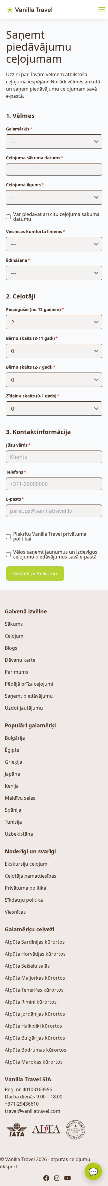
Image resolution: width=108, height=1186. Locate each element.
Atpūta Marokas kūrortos (34, 1062)
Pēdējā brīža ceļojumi (29, 684)
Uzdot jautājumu (24, 708)
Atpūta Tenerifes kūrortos (34, 990)
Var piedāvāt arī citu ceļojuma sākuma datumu (56, 216)
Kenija (12, 786)
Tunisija (13, 822)
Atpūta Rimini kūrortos (31, 1002)
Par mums (16, 672)
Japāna (12, 774)
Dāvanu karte (20, 660)
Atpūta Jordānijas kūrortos (35, 1014)
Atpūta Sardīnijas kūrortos (35, 942)
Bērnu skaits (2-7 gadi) (29, 367)
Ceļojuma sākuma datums (33, 157)
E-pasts (13, 499)
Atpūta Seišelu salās (27, 966)
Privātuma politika (25, 888)
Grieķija (13, 762)
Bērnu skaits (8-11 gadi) (30, 338)
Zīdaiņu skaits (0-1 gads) (31, 396)
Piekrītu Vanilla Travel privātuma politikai (49, 536)
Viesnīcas (15, 912)
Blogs (11, 648)
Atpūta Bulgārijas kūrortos (35, 1038)
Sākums (14, 624)
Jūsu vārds (17, 445)
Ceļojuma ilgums (23, 184)
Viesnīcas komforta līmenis (34, 231)
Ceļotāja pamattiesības (30, 876)
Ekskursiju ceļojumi (27, 864)
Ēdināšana (16, 260)
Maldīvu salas (20, 798)
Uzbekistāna (19, 834)
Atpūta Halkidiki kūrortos (33, 1026)
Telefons (14, 472)
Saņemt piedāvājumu (29, 696)
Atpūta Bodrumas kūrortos (35, 1050)
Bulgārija (15, 738)
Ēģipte (12, 750)
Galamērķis (17, 129)
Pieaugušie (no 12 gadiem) (33, 309)
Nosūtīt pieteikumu (35, 573)
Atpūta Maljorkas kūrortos (35, 978)
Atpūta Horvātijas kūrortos (35, 954)
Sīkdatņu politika (24, 900)
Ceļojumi (15, 636)
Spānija (13, 810)
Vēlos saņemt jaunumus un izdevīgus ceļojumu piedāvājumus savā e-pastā (55, 554)
